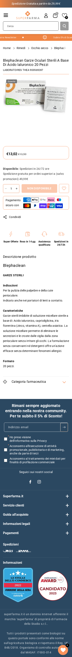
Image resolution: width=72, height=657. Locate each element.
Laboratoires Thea (16, 69)
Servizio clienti (13, 505)
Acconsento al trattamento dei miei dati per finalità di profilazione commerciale (37, 460)
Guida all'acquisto (15, 514)
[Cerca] (64, 26)
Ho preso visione (28, 439)
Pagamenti (11, 533)
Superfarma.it (13, 496)
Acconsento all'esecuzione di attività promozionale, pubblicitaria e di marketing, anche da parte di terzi (37, 449)
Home (7, 48)
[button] (5, 15)
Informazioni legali (16, 524)
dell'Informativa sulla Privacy (28, 440)
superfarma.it (13, 614)
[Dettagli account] (46, 15)
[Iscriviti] (64, 427)
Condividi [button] (15, 217)
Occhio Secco (40, 48)
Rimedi (21, 48)
